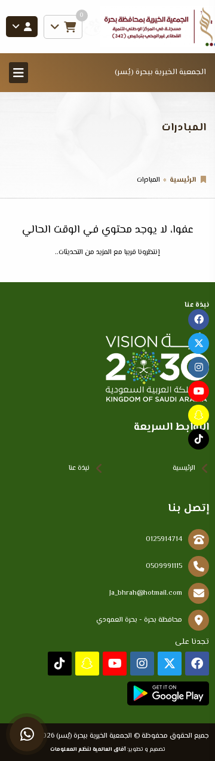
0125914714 (164, 539)
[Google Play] (168, 693)
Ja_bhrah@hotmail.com (145, 593)
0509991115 (164, 566)
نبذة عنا (79, 468)
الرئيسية (183, 180)
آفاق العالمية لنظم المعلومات (88, 749)
